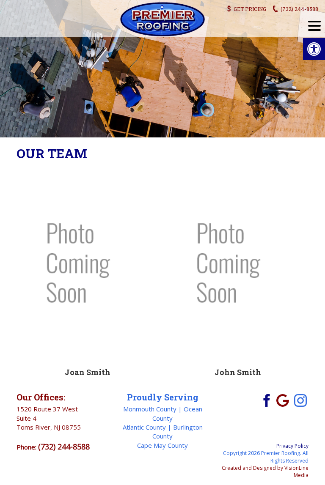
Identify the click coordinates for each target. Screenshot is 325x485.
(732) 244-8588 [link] (64, 446)
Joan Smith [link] (87, 372)
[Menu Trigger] (314, 25)
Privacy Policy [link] (292, 445)
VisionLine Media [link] (296, 471)
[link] (314, 49)
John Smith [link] (238, 372)
